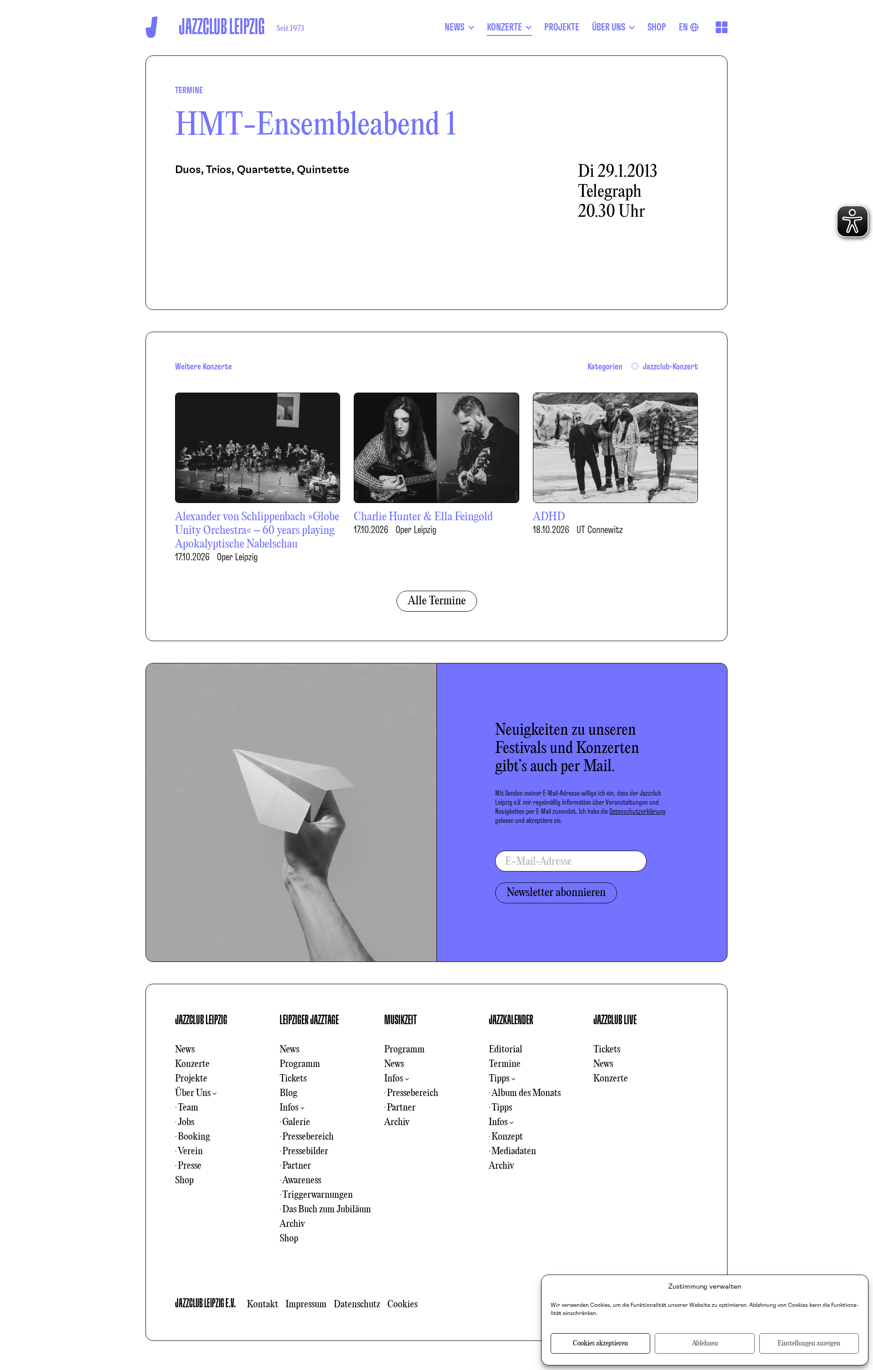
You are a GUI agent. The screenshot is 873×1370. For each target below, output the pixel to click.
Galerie (296, 1122)
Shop (184, 1180)
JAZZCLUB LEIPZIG (201, 1020)
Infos (289, 1107)
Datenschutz (357, 1304)
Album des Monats (526, 1093)
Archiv (292, 1224)
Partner (296, 1166)
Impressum (306, 1304)
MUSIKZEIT (400, 1020)
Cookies (402, 1304)
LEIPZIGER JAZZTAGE (309, 1020)
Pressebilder (305, 1151)
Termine (505, 1064)
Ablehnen (705, 1344)
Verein (190, 1151)
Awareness (301, 1180)
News (185, 1049)
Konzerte (192, 1064)
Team (188, 1107)
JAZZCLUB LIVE (615, 1020)
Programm (300, 1064)
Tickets (293, 1078)
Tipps (499, 1078)
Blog (288, 1093)
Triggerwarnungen (317, 1195)
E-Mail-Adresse (538, 862)
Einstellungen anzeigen (809, 1344)
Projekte (191, 1078)
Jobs (186, 1122)
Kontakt (262, 1304)
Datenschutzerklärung (637, 811)
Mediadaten (514, 1151)
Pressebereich (308, 1136)
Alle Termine (437, 601)
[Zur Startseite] (152, 27)
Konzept (507, 1136)
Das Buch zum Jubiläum (326, 1209)
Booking (194, 1136)
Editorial (505, 1049)
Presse (189, 1166)
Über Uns (193, 1093)
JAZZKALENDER (511, 1020)
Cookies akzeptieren (600, 1344)
